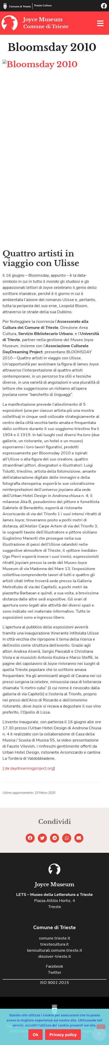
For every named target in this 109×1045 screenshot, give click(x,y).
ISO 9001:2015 (54, 982)
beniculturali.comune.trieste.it (54, 950)
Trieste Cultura (42, 5)
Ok (35, 1034)
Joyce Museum (43, 19)
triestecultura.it (54, 944)
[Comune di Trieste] (5, 6)
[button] (30, 838)
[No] (101, 1026)
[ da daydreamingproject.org (28, 768)
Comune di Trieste (20, 6)
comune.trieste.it (54, 938)
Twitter (54, 972)
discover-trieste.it (54, 956)
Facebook (54, 966)
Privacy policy (63, 1034)
